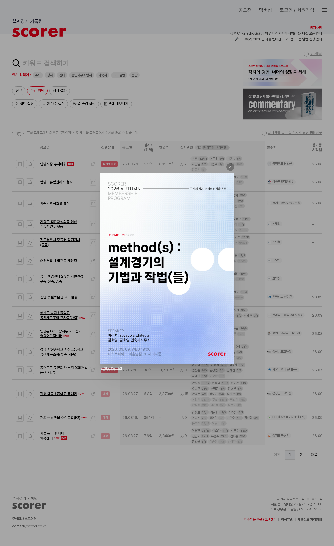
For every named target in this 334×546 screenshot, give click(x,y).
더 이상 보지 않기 (111, 368)
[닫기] (230, 167)
